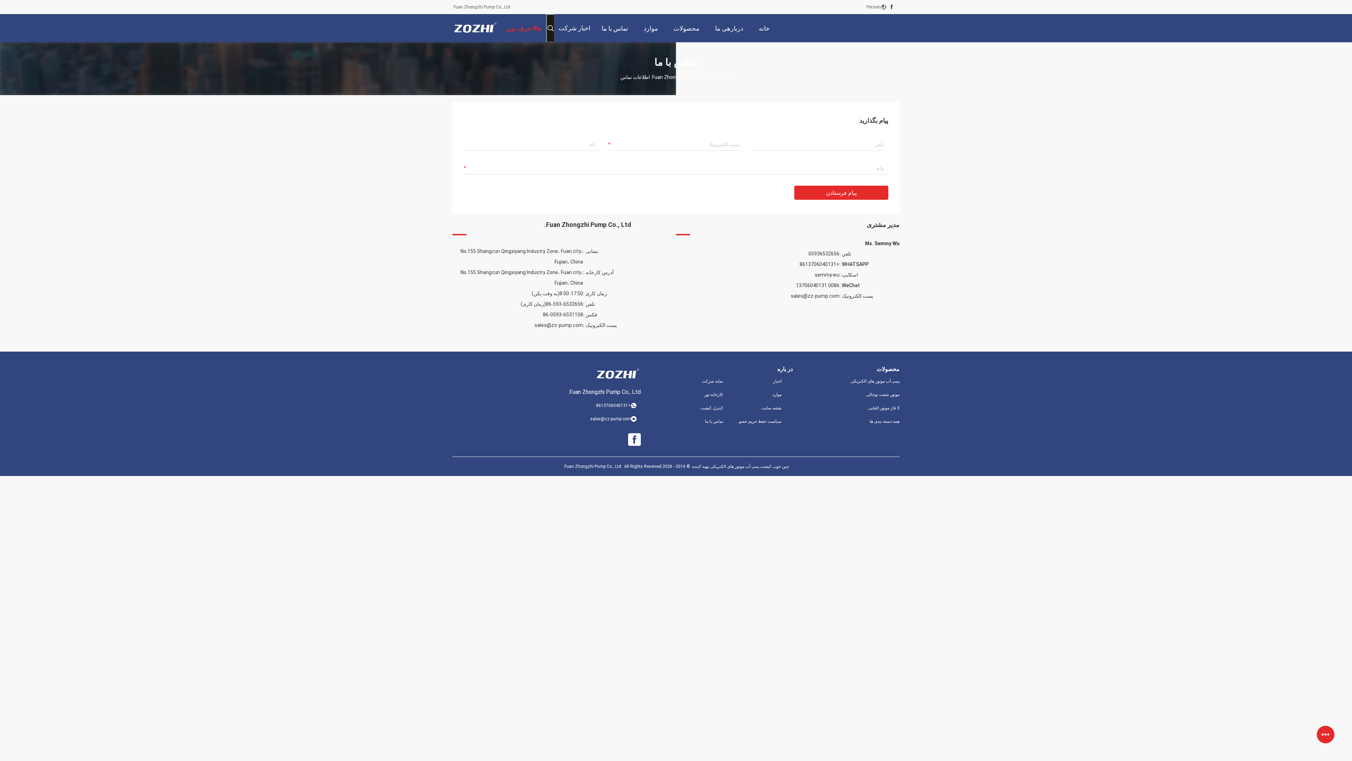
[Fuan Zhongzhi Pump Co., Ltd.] (475, 28)
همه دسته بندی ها (885, 421)
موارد (777, 394)
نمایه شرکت (712, 381)
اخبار (777, 381)
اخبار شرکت (574, 28)
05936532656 (823, 253)
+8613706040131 (819, 264)
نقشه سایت (771, 408)
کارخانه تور (713, 394)
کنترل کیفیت (711, 408)
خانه (727, 77)
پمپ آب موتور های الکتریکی (875, 381)
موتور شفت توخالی (883, 394)
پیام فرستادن (841, 193)
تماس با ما (714, 421)
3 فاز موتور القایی (884, 408)
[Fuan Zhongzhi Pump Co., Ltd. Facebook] (891, 7)
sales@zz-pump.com (558, 325)
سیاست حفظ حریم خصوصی (758, 421)
